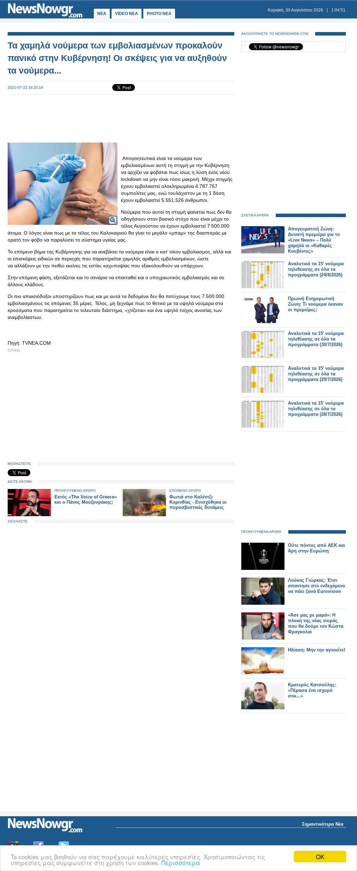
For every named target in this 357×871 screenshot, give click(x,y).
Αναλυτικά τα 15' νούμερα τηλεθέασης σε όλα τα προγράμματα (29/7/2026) (316, 374)
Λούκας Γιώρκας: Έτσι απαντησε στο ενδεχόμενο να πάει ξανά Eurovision (316, 586)
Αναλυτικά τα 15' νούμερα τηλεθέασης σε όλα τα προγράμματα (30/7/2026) (316, 339)
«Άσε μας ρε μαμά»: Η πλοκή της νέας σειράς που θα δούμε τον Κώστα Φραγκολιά (315, 623)
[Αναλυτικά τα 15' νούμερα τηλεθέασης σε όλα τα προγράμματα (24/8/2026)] (262, 286)
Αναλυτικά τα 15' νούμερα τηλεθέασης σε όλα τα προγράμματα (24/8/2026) (316, 269)
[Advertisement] (121, 117)
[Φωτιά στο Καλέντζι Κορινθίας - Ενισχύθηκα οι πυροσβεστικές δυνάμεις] (144, 514)
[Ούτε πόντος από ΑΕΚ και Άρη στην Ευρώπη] (262, 568)
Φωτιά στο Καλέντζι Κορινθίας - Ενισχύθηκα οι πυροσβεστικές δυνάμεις (198, 502)
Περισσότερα (180, 862)
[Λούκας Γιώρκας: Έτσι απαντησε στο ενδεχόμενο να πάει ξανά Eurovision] (262, 603)
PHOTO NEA (159, 13)
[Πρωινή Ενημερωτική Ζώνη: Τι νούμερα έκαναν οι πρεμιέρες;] (262, 321)
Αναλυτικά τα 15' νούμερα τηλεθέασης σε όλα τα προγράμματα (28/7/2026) (316, 408)
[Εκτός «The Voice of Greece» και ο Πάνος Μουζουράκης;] (29, 514)
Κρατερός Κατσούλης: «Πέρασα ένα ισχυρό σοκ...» (312, 690)
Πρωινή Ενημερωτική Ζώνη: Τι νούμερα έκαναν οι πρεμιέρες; (315, 304)
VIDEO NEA (126, 13)
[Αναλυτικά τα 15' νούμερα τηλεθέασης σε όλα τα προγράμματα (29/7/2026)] (262, 391)
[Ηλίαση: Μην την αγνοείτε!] (262, 672)
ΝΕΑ (101, 13)
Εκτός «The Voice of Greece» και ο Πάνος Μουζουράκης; (85, 499)
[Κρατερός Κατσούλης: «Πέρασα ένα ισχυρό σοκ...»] (262, 707)
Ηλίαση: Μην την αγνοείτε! (316, 649)
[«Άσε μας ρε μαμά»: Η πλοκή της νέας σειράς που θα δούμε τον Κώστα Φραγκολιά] (262, 638)
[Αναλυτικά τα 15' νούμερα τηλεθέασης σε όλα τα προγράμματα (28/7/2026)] (262, 426)
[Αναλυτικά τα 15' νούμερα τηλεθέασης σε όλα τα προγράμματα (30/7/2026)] (262, 356)
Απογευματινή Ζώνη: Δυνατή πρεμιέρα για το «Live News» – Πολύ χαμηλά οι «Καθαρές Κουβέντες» (314, 240)
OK (320, 856)
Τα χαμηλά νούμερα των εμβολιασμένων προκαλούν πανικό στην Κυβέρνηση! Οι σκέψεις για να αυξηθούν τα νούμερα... (117, 57)
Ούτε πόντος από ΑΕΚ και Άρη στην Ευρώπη (316, 548)
